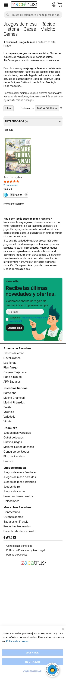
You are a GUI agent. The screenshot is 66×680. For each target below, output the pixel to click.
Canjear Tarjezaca (15, 372)
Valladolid (9, 416)
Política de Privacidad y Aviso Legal (25, 550)
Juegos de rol (12, 486)
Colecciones (11, 501)
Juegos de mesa (15, 467)
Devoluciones (12, 358)
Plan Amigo (11, 367)
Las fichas (10, 362)
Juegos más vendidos (17, 432)
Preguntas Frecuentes (17, 526)
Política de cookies (17, 641)
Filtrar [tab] (8, 108)
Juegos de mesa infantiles (20, 482)
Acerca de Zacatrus (18, 348)
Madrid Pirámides (14, 402)
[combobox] (33, 14)
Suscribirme (15, 327)
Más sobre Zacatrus (18, 507)
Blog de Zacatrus (14, 456)
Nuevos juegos (13, 442)
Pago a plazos (13, 377)
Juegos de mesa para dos (20, 477)
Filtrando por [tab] (15, 121)
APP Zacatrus (12, 381)
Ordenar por (27, 107)
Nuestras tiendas (15, 388)
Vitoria (7, 421)
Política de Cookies (16, 554)
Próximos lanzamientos (18, 496)
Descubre (10, 428)
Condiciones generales (19, 545)
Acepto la (29, 319)
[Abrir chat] (52, 670)
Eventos (9, 461)
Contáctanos (12, 512)
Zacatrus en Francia (16, 521)
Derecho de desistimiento (20, 531)
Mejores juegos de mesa (19, 447)
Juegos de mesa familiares (20, 472)
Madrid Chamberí (14, 397)
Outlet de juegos (14, 437)
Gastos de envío (14, 353)
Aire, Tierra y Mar (13, 177)
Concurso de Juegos (17, 451)
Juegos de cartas (14, 491)
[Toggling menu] (6, 5)
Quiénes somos (13, 517)
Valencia (9, 412)
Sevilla (7, 407)
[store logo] (24, 4)
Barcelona (10, 393)
